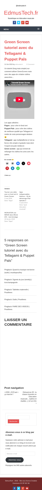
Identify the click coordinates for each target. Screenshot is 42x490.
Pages (7, 125)
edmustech (19, 64)
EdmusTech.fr (21, 13)
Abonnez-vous (14, 460)
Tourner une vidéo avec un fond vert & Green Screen (11, 194)
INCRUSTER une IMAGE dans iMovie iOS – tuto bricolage (11, 215)
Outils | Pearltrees (19, 299)
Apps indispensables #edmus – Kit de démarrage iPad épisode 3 (24, 196)
